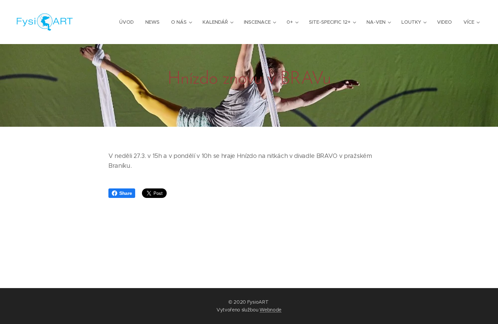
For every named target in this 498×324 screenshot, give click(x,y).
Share (125, 193)
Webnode (271, 310)
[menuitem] (126, 22)
